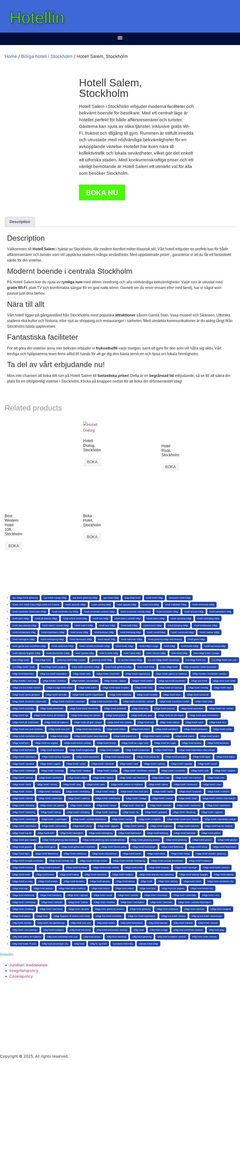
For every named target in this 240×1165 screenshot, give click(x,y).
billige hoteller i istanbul (54, 680)
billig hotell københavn (131, 923)
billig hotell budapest (53, 930)
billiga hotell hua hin (22, 833)
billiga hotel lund (148, 888)
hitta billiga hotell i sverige (206, 653)
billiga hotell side (140, 708)
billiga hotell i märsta (22, 798)
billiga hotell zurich (88, 687)
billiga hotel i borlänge (23, 909)
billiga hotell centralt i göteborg (211, 853)
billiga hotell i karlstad (160, 805)
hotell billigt (169, 646)
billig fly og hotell (98, 943)
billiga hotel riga (20, 888)
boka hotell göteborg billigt (118, 667)
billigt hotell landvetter (23, 673)
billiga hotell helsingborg (100, 833)
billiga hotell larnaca (191, 743)
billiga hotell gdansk (22, 847)
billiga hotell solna (204, 701)
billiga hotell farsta (198, 847)
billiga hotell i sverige (107, 770)
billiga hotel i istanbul (104, 902)
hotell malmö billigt (84, 625)
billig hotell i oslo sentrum (24, 930)
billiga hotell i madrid (162, 798)
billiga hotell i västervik (103, 764)
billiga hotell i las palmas (52, 805)
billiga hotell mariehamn (195, 729)
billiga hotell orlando (170, 722)
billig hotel (79, 943)
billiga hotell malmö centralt (156, 736)
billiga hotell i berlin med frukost (183, 819)
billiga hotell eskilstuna (75, 853)
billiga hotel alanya (21, 916)
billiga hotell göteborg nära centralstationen (104, 840)
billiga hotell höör (46, 833)
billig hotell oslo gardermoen (51, 923)
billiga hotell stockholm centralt (138, 701)
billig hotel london (92, 936)
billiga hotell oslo (146, 722)
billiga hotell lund (20, 743)
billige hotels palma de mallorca (171, 673)
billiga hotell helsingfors (71, 833)
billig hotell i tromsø (208, 923)
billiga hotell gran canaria (24, 840)
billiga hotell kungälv (110, 750)
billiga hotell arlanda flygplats (194, 874)
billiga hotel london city (202, 888)
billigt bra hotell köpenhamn (53, 673)
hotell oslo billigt (101, 618)
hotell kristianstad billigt (205, 625)
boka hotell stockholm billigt (85, 667)
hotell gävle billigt (196, 639)
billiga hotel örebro (100, 888)
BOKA (92, 462)
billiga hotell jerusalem (176, 756)
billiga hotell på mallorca (56, 722)
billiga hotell (146, 881)
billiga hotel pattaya (43, 888)
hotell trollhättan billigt (175, 604)
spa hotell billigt (111, 597)
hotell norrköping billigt (208, 618)
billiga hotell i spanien (225, 770)
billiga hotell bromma (22, 867)
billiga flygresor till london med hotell (72, 916)
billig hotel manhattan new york (62, 936)
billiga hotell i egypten (212, 812)
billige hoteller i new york (24, 680)
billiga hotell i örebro (22, 791)
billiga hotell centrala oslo (61, 860)
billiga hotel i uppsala (77, 895)
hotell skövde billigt (193, 611)
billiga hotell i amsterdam (54, 826)
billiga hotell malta (59, 736)
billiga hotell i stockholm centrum (140, 770)
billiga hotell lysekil (209, 736)
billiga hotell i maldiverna (108, 798)
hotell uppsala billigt (126, 604)
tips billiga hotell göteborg (25, 597)
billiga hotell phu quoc (141, 715)
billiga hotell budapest (200, 860)
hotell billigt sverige (148, 646)
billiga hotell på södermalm (25, 722)
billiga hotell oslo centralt (120, 722)
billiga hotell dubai (156, 853)
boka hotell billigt (146, 667)
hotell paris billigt (20, 618)
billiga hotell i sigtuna (103, 777)
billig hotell (139, 930)
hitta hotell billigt (180, 653)
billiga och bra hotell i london (26, 687)
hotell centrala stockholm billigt (94, 646)
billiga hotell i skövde (22, 777)
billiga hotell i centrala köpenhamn (89, 819)
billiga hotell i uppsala (181, 764)
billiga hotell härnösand (130, 833)
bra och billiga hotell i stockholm (164, 660)
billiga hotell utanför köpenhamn (88, 694)
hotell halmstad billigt (131, 639)
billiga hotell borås (134, 867)
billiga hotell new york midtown (27, 729)
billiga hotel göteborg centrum (109, 909)
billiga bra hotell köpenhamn (141, 916)
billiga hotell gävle (46, 847)
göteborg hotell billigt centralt (71, 660)
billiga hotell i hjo (131, 812)
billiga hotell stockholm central (174, 701)
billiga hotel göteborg (140, 909)
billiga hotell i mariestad (50, 798)
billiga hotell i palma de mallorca (126, 784)
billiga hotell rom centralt (221, 708)
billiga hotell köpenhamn (24, 756)
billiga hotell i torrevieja (52, 770)
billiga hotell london (106, 743)
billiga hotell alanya (125, 881)
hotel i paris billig (132, 653)
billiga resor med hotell (224, 680)
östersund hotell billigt (179, 597)
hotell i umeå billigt (156, 632)
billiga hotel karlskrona (23, 895)
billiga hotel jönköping (50, 895)
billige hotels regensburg (138, 673)
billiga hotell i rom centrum (188, 777)
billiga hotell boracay (159, 867)
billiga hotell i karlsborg (23, 812)
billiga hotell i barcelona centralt (220, 819)
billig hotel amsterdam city (55, 943)
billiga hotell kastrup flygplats (56, 756)
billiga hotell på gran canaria (87, 722)
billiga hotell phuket (115, 715)
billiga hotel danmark (194, 909)
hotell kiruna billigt (79, 632)
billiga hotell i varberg (154, 764)
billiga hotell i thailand (80, 770)
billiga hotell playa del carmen (85, 715)
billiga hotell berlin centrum (216, 867)
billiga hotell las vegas (165, 743)
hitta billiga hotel (43, 660)
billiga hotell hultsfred (188, 826)
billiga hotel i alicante (78, 909)
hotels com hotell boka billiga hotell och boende (35, 604)
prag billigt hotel (132, 597)
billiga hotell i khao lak (133, 805)
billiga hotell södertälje (23, 708)
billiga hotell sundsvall (198, 694)
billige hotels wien (81, 673)
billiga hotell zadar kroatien (116, 687)
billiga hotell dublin (132, 853)
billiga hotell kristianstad (137, 750)
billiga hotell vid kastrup (170, 687)
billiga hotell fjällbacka (172, 847)
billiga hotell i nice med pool (134, 791)
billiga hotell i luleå (188, 798)
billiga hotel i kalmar (78, 902)
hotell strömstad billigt (203, 604)
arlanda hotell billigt (148, 943)
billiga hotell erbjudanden (104, 853)
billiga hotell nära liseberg (88, 729)
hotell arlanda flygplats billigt (26, 653)
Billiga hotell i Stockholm (47, 56)
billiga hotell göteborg (176, 840)
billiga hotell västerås (56, 694)
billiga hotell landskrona (52, 750)
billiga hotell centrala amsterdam (167, 860)
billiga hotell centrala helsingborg (129, 860)
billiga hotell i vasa (129, 764)
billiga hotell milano (116, 729)
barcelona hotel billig (123, 943)
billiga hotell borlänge (76, 867)
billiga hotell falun (20, 853)
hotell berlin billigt (189, 646)
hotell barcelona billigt (215, 646)
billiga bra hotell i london (173, 916)
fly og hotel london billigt (130, 660)
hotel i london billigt (155, 653)
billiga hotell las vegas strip (135, 743)
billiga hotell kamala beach (118, 756)
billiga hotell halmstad (184, 833)
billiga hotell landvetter (23, 750)
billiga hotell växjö (222, 687)
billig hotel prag (216, 930)
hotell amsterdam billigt (57, 653)
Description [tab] (20, 222)
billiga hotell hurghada (161, 826)
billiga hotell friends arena (113, 847)
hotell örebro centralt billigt (128, 618)
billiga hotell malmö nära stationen (91, 736)
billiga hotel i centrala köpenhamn (194, 902)
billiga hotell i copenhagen (54, 819)
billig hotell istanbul (183, 923)
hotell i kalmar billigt (209, 632)
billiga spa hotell (199, 680)
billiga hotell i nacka (163, 791)
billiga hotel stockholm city (220, 881)
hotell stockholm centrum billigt (99, 611)
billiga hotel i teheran (128, 895)
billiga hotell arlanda (223, 874)
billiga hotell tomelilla (147, 694)
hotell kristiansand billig (23, 632)
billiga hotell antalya (48, 881)
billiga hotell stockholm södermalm (29, 701)
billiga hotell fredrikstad (143, 847)
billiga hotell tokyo (172, 694)
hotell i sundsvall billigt (182, 632)
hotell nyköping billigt (181, 618)
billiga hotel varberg (167, 881)
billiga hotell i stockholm (173, 770)
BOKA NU (102, 192)
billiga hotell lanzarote (218, 743)
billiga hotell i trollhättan (23, 770)
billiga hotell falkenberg (46, 853)
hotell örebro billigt (156, 618)
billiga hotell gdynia (227, 840)
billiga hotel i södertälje (184, 895)
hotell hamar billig (106, 639)
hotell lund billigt (107, 625)
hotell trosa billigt (150, 604)
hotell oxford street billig (75, 618)
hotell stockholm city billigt (65, 611)
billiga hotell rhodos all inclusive (49, 715)
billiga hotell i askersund (24, 826)
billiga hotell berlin (21, 874)
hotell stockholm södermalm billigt (29, 611)
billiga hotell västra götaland (26, 694)
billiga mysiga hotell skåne (59, 687)
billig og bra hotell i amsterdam (206, 916)
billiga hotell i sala (160, 777)
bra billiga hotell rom (196, 660)
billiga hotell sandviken (192, 708)
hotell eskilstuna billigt (62, 646)
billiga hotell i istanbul (106, 812)
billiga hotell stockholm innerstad (68, 701)
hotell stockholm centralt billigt (135, 611)
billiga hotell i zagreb (50, 764)
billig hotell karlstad (158, 923)
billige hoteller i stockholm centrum (210, 673)
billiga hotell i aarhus (134, 826)
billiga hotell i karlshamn (218, 805)
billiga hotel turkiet (192, 881)
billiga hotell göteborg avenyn (145, 840)
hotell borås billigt (124, 646)
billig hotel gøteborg (141, 936)
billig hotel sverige (159, 930)
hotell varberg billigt (101, 604)
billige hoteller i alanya (115, 680)
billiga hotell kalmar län (148, 756)
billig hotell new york (81, 923)
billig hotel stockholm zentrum (188, 930)
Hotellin (36, 17)
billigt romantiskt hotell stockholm (200, 667)
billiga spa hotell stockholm (172, 680)
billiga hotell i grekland (156, 812)
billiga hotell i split (200, 770)
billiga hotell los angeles (46, 743)
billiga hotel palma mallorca (72, 888)
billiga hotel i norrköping (23, 902)
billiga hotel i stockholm (155, 895)
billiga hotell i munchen (190, 791)
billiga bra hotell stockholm (109, 916)
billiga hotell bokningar (186, 867)
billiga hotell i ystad (76, 764)
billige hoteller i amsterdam (85, 680)
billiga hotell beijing (69, 874)
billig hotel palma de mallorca (26, 936)
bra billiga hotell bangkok (53, 667)
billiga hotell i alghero (108, 826)
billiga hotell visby (144, 687)
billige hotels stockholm (108, 673)
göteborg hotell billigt (101, 660)
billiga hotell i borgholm (150, 819)
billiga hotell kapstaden (87, 756)
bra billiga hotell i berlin (23, 667)
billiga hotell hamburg (157, 833)
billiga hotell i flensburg (184, 812)
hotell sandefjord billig (220, 611)
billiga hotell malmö (185, 736)
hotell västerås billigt (75, 604)
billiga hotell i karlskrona (189, 805)
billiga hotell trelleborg (120, 694)
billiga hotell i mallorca (79, 798)
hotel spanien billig (84, 653)
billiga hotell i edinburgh (24, 819)
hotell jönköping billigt (130, 632)
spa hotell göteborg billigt (85, 597)
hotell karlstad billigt (104, 632)
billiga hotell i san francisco (133, 777)
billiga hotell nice (218, 722)
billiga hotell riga (20, 715)
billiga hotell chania (180, 853)
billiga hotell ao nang (22, 881)
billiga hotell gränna (211, 833)
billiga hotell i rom (216, 777)
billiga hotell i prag (72, 784)
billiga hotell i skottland (50, 777)
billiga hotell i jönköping (78, 812)
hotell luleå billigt (129, 625)
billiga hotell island (226, 756)
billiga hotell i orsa (212, 784)
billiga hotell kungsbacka (82, 750)
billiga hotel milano (125, 888)
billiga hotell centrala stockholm (27, 860)
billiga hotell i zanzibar (23, 764)
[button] (120, 38)
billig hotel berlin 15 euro (24, 943)
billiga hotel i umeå (103, 895)
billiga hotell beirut (45, 874)
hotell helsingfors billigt (23, 639)
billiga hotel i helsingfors (132, 902)
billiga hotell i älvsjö (82, 826)
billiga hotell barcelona (95, 874)
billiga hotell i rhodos (47, 784)
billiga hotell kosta (164, 750)
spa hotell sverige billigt (55, 597)
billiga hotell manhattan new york (28, 736)
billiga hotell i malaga (136, 798)
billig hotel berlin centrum (204, 936)
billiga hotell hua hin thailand (218, 826)
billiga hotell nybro (194, 722)
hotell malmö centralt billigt (55, 625)
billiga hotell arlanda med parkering (156, 874)
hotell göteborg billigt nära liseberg (165, 639)
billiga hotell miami (140, 729)
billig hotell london (106, 923)
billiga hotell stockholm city (104, 701)
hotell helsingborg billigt (52, 639)
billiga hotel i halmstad (161, 902)
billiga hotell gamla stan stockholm (78, 847)
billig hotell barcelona (80, 930)
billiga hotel (42, 916)
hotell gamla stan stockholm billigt (29, 646)
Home (11, 56)
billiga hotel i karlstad (51, 902)
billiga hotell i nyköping (49, 791)
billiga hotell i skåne (77, 777)
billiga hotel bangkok (221, 909)
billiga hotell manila (222, 729)
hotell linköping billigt (178, 625)
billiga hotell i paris (96, 784)
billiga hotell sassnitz (164, 708)
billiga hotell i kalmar (51, 812)
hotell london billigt (152, 625)
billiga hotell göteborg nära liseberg (60, 840)
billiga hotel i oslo (210, 895)
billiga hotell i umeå (207, 764)
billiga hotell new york (59, 729)
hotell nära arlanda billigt (24, 625)
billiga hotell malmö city (125, 736)
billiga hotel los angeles (173, 888)
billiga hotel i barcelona (51, 909)
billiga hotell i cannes (122, 819)
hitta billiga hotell (20, 660)
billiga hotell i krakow (80, 805)
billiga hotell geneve (202, 840)
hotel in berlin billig (109, 653)
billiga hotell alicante (100, 881)
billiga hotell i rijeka (21, 784)
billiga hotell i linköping (23, 805)
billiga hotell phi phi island (171, 715)
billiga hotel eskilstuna (167, 909)
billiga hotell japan (201, 756)
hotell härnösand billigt (81, 639)
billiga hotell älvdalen (74, 881)
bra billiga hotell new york (224, 660)
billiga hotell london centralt (77, 743)
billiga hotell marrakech (167, 729)
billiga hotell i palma (158, 784)
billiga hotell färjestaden (224, 847)
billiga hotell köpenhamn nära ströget (197, 750)
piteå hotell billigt (154, 597)
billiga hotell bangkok (122, 874)
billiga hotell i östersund (185, 784)
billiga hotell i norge (105, 791)
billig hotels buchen (21, 923)
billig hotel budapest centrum (172, 936)
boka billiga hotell (168, 667)
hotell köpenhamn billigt (52, 632)
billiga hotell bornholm (49, 867)
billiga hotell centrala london (93, 860)
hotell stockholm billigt (167, 611)
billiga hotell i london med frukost (219, 798)
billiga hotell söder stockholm (84, 708)
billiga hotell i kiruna (106, 805)
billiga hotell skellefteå (115, 708)
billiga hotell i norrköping (78, 791)
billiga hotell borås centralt (106, 867)
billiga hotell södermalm (52, 708)
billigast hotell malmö (142, 680)
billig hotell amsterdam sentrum (112, 930)
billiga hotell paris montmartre (204, 715)
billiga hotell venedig (198, 687)
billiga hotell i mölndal (218, 791)
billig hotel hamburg (116, 936)
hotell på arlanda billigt (46, 618)
